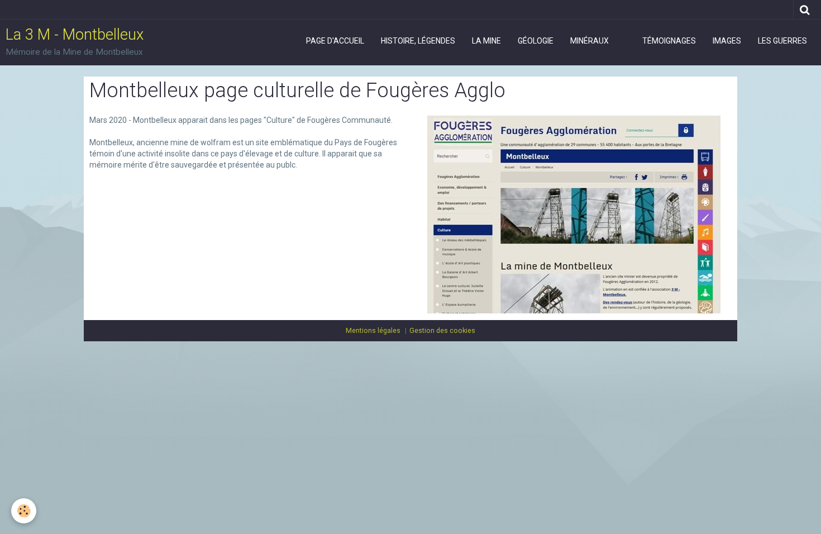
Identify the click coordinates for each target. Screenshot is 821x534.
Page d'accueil (335, 40)
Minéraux (589, 40)
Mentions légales (373, 330)
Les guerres (782, 40)
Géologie (535, 40)
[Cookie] (23, 510)
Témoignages (669, 40)
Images (727, 40)
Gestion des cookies (442, 330)
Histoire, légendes (418, 40)
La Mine (486, 40)
